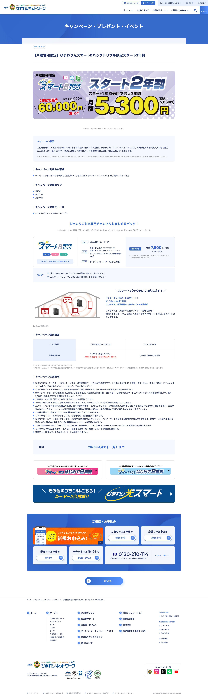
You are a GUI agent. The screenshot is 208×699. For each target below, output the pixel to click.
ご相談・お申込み (178, 10)
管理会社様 (165, 633)
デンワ (52, 631)
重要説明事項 (128, 619)
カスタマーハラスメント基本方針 (98, 693)
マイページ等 (149, 3)
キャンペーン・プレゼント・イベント (46, 600)
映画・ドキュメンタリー (99, 250)
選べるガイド (87, 643)
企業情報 (188, 3)
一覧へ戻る (107, 580)
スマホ (52, 628)
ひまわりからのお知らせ (91, 637)
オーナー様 (165, 626)
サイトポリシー (34, 693)
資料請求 (48, 558)
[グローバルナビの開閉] (204, 10)
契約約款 (127, 625)
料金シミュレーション (132, 613)
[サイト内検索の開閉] (195, 10)
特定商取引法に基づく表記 (134, 631)
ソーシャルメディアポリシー (124, 693)
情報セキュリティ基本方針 (54, 693)
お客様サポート (159, 10)
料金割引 (53, 640)
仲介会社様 (165, 629)
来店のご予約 (156, 538)
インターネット (55, 622)
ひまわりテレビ (142, 10)
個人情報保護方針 (75, 693)
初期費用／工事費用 (57, 637)
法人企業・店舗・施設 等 (170, 616)
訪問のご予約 (120, 538)
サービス (126, 10)
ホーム (29, 600)
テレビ (52, 625)
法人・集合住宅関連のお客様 (169, 3)
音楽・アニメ (95, 248)
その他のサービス (56, 634)
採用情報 (201, 3)
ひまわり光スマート (57, 619)
